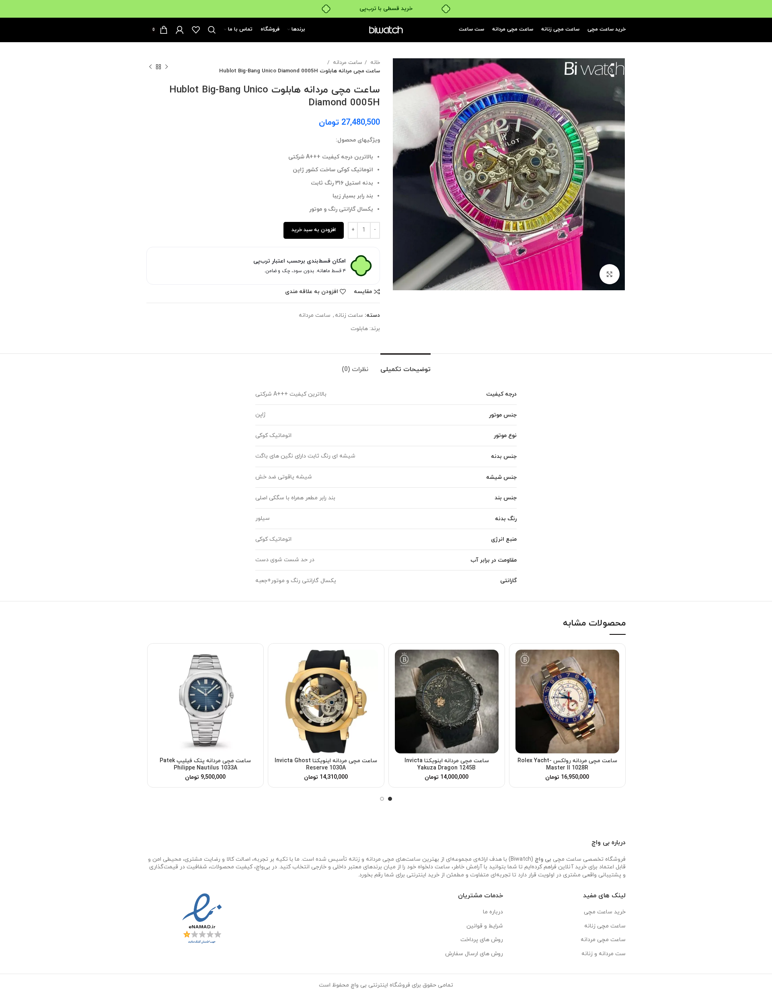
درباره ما (493, 912)
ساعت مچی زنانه (605, 926)
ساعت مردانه (346, 62)
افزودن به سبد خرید (314, 230)
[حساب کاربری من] (180, 30)
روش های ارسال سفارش (474, 954)
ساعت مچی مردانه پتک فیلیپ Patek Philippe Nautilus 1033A (205, 764)
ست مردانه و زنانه (603, 954)
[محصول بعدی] (150, 67)
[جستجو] (212, 30)
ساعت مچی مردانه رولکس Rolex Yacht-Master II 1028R (567, 764)
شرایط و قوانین (484, 926)
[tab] (405, 365)
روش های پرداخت (481, 940)
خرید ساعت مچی (605, 912)
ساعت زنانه (349, 315)
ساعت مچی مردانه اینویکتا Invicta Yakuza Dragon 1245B (446, 764)
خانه (374, 62)
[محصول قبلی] (166, 67)
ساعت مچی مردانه (603, 940)
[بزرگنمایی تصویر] (610, 274)
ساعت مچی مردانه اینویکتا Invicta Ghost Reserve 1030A (326, 764)
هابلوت (359, 328)
